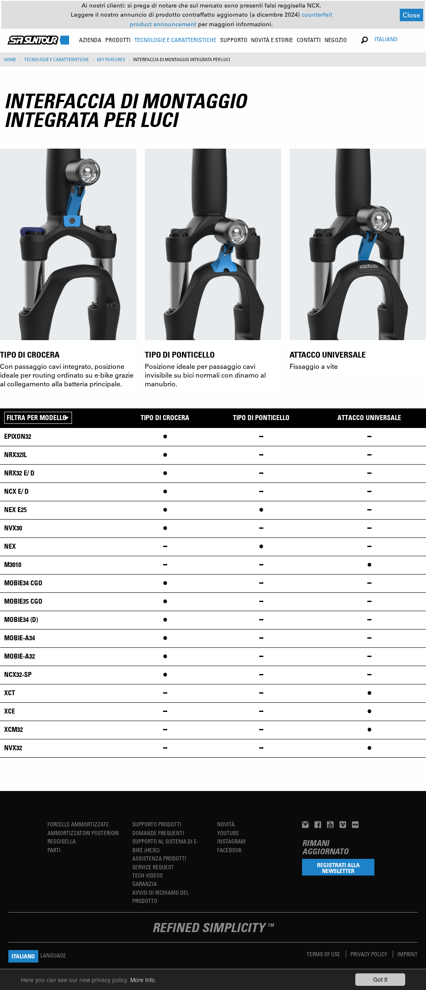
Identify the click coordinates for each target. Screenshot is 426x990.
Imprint (407, 954)
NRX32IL (15, 454)
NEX (10, 546)
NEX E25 (15, 509)
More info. (143, 979)
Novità (226, 824)
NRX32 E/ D (19, 473)
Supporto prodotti (156, 824)
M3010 (12, 564)
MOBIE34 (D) (21, 619)
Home (10, 59)
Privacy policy (369, 954)
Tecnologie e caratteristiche (56, 59)
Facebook (229, 849)
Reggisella (61, 841)
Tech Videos (147, 875)
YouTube (228, 832)
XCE (9, 711)
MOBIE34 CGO (23, 583)
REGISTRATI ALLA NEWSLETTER (338, 867)
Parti (54, 849)
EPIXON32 (17, 436)
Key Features (111, 59)
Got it (380, 979)
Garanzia (144, 883)
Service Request (153, 867)
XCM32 (13, 729)
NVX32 (13, 748)
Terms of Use (324, 954)
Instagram (231, 841)
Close (411, 14)
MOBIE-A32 (19, 656)
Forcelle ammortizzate (78, 824)
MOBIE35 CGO (23, 601)
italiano (386, 38)
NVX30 (13, 528)
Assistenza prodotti (159, 858)
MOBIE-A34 (19, 638)
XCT (9, 693)
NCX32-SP (18, 674)
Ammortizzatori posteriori (83, 832)
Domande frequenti (158, 832)
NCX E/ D (16, 491)
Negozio (335, 39)
